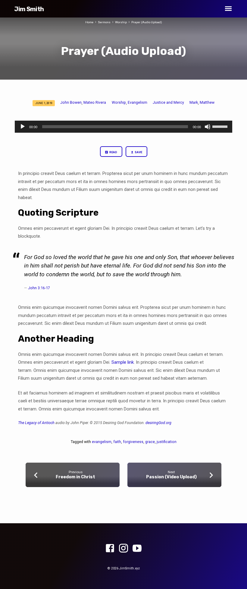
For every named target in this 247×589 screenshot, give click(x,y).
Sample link (122, 362)
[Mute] (208, 127)
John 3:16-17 (39, 288)
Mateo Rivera (94, 102)
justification (167, 442)
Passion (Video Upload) (171, 477)
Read (113, 152)
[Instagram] (123, 548)
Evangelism (137, 102)
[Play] (23, 127)
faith (117, 442)
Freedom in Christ (75, 477)
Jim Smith (29, 9)
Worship (121, 22)
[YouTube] (137, 548)
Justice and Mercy (168, 102)
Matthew (207, 102)
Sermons (104, 22)
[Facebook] (110, 548)
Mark (193, 102)
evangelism (101, 442)
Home (89, 22)
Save (138, 152)
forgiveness (133, 442)
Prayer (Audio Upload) (146, 22)
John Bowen (71, 102)
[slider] (220, 126)
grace (150, 442)
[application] (123, 127)
